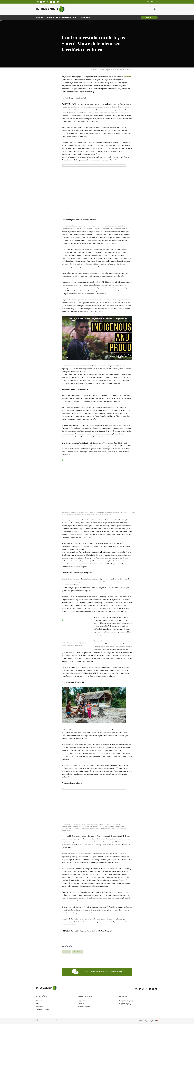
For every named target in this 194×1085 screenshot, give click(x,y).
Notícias (39, 17)
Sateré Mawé (77, 951)
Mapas (49, 17)
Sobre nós (85, 17)
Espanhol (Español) (126, 1001)
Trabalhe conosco (85, 1007)
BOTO (75, 17)
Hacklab (154, 1021)
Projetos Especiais (63, 17)
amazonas (66, 951)
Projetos (39, 1007)
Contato (81, 1004)
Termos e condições (44, 1010)
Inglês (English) (125, 1004)
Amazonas (127, 76)
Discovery (150, 17)
